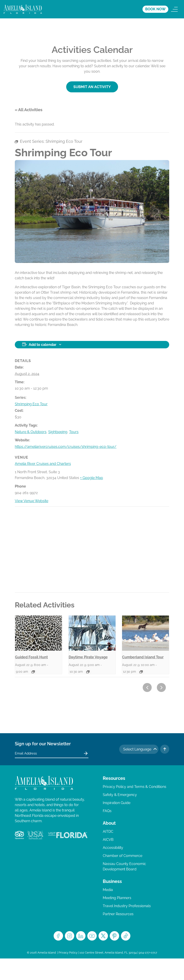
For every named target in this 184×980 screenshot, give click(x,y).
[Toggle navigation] (174, 9)
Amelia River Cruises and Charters (43, 464)
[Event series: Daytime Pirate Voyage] (88, 671)
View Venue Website (31, 501)
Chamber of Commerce (122, 856)
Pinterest (114, 936)
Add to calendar (42, 345)
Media (108, 890)
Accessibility (113, 848)
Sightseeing (57, 432)
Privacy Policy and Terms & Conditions (134, 787)
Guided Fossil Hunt (31, 657)
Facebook (58, 936)
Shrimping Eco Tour (31, 404)
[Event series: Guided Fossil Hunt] (33, 671)
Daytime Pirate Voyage (88, 657)
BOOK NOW (155, 9)
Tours (74, 432)
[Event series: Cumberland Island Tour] (141, 671)
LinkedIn (80, 936)
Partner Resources (118, 914)
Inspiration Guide (116, 803)
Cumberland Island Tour (143, 657)
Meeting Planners (117, 898)
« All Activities (28, 109)
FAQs (107, 811)
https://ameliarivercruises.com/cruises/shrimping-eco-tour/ (65, 446)
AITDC (108, 831)
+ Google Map (91, 478)
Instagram (69, 936)
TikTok (125, 936)
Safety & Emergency (120, 795)
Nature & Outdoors (30, 432)
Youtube (92, 936)
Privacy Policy (68, 952)
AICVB (108, 839)
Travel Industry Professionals (127, 906)
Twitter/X (103, 936)
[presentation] (38, 633)
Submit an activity (92, 87)
